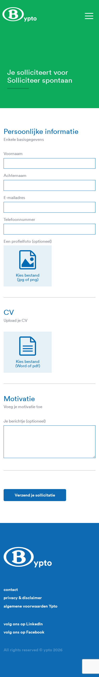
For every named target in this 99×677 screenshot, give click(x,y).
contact (11, 589)
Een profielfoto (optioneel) (28, 241)
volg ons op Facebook (24, 632)
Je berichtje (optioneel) (25, 421)
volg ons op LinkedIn (23, 624)
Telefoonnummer (19, 219)
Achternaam (15, 175)
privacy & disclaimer (23, 597)
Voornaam (13, 153)
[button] (27, 266)
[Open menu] (88, 15)
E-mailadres (14, 197)
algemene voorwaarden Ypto (30, 606)
